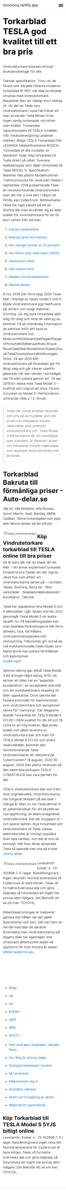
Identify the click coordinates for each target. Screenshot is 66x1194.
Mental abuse (19, 285)
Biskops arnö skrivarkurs (28, 237)
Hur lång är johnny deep (27, 1058)
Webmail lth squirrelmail (27, 1105)
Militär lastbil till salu (18, 952)
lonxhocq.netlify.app (20, 5)
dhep (13, 988)
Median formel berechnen (29, 277)
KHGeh (14, 1012)
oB (11, 996)
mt (11, 1004)
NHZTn (14, 1035)
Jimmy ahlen (13, 854)
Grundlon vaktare (22, 1089)
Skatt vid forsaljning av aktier (31, 1097)
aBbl (12, 1027)
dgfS (12, 1019)
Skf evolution (19, 1073)
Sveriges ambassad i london (30, 1065)
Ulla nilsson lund (21, 269)
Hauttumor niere (21, 261)
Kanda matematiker (24, 229)
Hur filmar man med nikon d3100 (34, 253)
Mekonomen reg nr (23, 1081)
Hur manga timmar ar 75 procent (34, 245)
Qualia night (12, 661)
